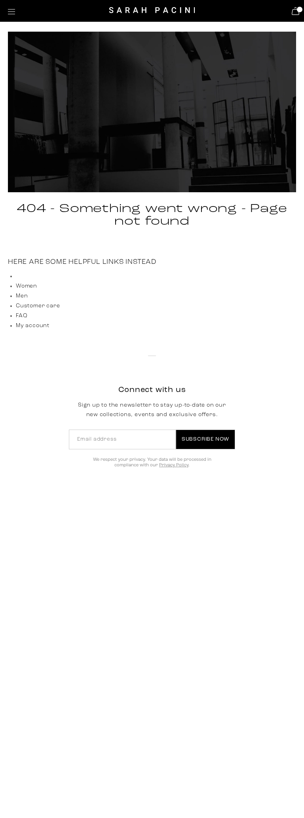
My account (32, 326)
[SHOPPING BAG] (296, 11)
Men (22, 296)
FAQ (21, 316)
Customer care (38, 306)
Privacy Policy (173, 465)
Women (26, 286)
